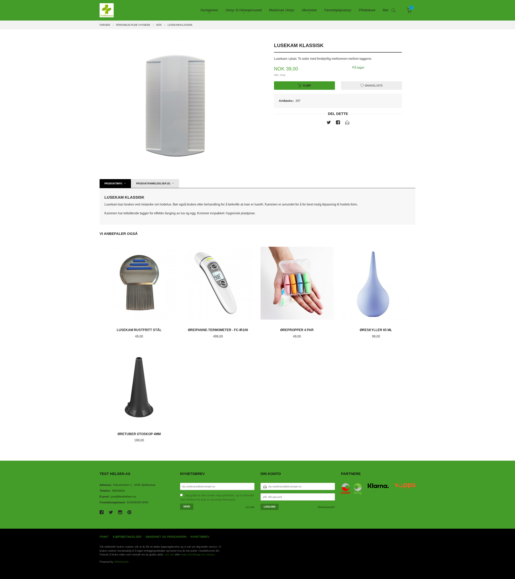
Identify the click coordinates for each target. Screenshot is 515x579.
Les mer (250, 507)
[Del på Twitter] (328, 123)
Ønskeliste (373, 85)
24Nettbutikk (121, 561)
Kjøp (307, 85)
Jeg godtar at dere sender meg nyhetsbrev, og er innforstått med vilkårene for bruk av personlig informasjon (217, 497)
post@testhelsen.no (123, 496)
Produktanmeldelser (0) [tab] (153, 183)
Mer (386, 10)
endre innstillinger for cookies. (198, 554)
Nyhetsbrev (200, 536)
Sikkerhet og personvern (165, 536)
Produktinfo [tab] (113, 183)
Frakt (104, 536)
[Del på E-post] (347, 123)
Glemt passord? (326, 507)
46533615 (118, 490)
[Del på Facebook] (338, 123)
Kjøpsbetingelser (127, 536)
